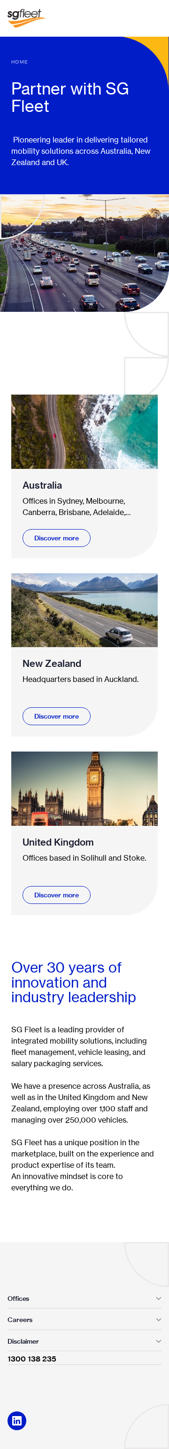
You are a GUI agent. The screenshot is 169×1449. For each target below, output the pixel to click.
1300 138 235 (32, 1358)
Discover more (56, 538)
